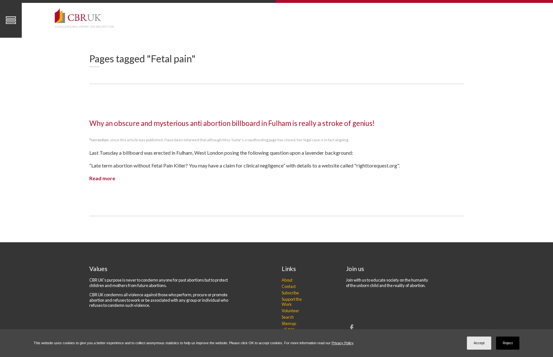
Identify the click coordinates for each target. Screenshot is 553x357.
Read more (102, 178)
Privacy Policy (343, 343)
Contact (289, 286)
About (287, 280)
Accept (479, 343)
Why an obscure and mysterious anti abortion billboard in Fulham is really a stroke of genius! (232, 123)
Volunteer (290, 310)
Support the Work (292, 302)
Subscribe (290, 292)
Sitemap (289, 323)
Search (288, 317)
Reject (508, 343)
